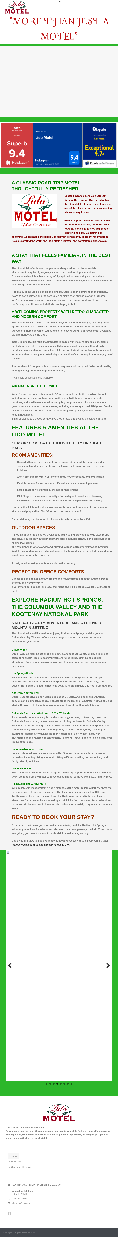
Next (107, 966)
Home (14, 1156)
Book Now (16, 1161)
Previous (11, 966)
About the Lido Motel (21, 1167)
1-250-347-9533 (19, 1198)
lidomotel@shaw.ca (21, 1203)
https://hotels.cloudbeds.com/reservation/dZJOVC (41, 844)
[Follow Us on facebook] (9, 1214)
